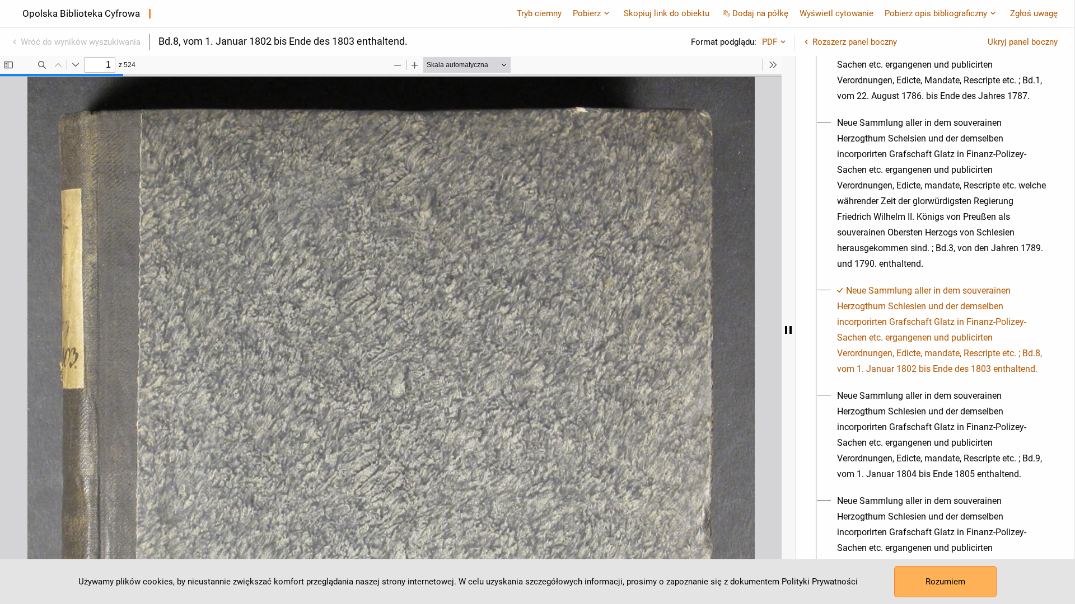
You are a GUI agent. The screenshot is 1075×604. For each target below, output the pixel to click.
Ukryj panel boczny (1023, 42)
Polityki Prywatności (820, 582)
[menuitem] (941, 57)
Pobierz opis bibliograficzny (936, 13)
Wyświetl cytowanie (836, 13)
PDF (769, 42)
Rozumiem (945, 582)
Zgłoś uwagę (1034, 13)
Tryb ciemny (539, 13)
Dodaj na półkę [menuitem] (760, 13)
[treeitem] (935, 57)
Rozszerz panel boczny (854, 42)
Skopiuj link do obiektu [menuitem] (666, 13)
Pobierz (587, 13)
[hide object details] (788, 330)
